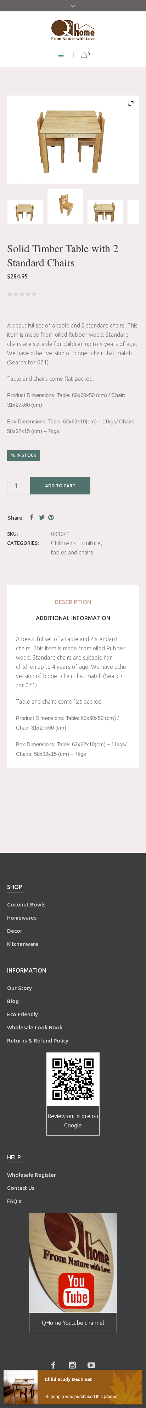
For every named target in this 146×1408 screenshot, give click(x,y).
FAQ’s (14, 1201)
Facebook (33, 517)
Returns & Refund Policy (37, 1041)
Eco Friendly (23, 1014)
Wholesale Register (31, 1175)
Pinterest (51, 517)
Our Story (19, 988)
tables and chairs (72, 552)
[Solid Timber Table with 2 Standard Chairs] (25, 212)
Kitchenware (22, 944)
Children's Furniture (76, 543)
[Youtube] (91, 1365)
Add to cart (60, 485)
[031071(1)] (105, 212)
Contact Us (21, 1188)
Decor (14, 931)
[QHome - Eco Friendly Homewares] (73, 30)
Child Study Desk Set (68, 1379)
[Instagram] (72, 1365)
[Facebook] (53, 1365)
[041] (65, 206)
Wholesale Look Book (34, 1027)
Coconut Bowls (26, 904)
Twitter (42, 517)
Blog (13, 1001)
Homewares (21, 918)
